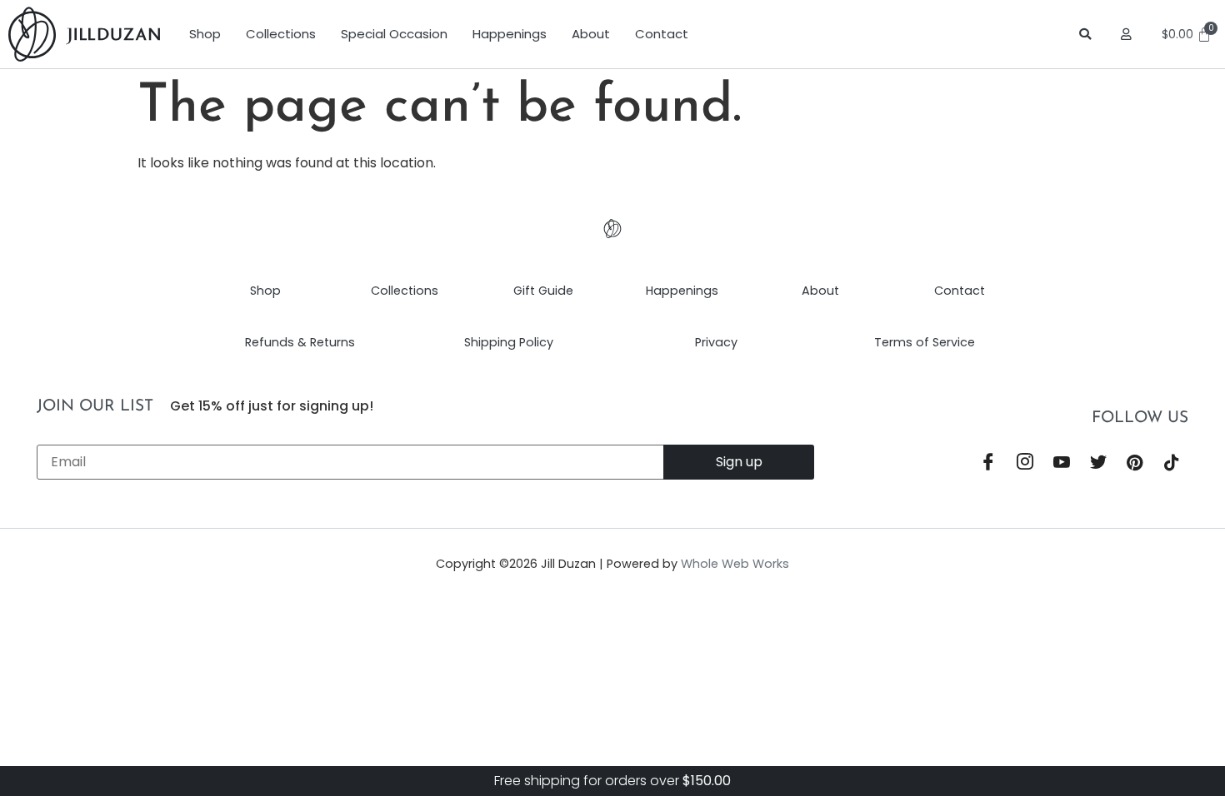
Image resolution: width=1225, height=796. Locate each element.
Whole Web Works (735, 563)
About (591, 33)
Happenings (509, 33)
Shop (205, 33)
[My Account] (1128, 34)
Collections (281, 33)
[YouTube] (1061, 463)
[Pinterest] (1135, 463)
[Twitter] (1098, 463)
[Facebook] (988, 463)
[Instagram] (1025, 463)
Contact (661, 33)
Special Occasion (394, 33)
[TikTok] (1171, 463)
